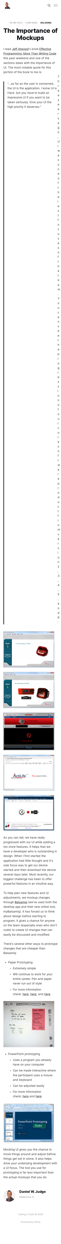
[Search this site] (49, 5)
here (26, 994)
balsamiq (46, 22)
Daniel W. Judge (32, 1192)
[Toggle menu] (55, 5)
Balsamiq (21, 902)
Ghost (37, 1222)
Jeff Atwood (20, 49)
